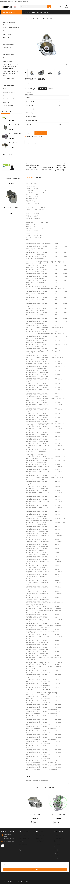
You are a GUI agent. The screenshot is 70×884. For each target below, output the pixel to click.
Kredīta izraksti (23, 844)
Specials (46, 12)
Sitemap (39, 12)
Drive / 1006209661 (15, 133)
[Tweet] (30, 142)
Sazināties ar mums (59, 856)
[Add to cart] (31, 822)
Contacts (27, 12)
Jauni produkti (40, 838)
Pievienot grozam (41, 133)
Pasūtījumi (22, 841)
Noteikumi (57, 841)
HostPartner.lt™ (23, 882)
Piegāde (56, 835)
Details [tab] (38, 177)
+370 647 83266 (9, 838)
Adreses (21, 847)
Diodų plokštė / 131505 (13, 143)
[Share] (26, 142)
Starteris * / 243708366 (58, 814)
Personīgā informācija (25, 835)
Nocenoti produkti (41, 835)
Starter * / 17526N (35, 814)
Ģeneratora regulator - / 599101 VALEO (12, 178)
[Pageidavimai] (38, 822)
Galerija (56, 850)
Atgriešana (57, 853)
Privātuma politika (59, 838)
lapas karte (57, 859)
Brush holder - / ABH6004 (14, 125)
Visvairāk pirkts (40, 841)
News (33, 12)
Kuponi (21, 850)
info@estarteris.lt (9, 841)
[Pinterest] (33, 142)
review (28, 83)
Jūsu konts (24, 831)
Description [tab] (29, 177)
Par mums (57, 844)
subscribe (35, 869)
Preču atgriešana (24, 838)
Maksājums (57, 847)
